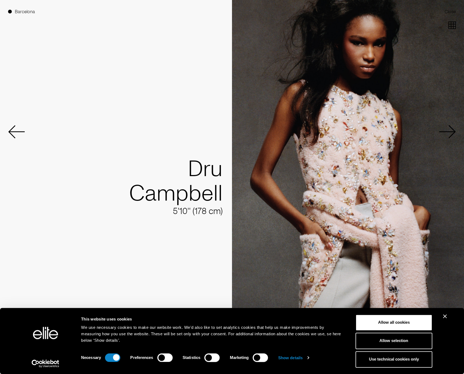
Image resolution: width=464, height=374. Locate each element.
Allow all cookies (394, 322)
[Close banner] (445, 319)
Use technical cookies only (394, 359)
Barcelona (25, 11)
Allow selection (393, 341)
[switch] (165, 357)
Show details (290, 357)
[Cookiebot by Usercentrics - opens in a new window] (45, 363)
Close (450, 11)
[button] (16, 131)
